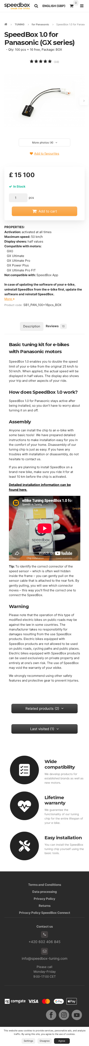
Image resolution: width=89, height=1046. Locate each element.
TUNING (19, 24)
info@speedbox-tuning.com (44, 958)
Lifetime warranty (54, 800)
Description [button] (31, 326)
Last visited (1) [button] (42, 729)
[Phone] (44, 934)
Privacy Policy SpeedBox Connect (44, 913)
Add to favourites (46, 153)
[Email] (44, 951)
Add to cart (47, 211)
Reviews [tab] (55, 326)
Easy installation (63, 838)
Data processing (44, 892)
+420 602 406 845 (44, 942)
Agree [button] (61, 1040)
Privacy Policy (44, 899)
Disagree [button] (45, 1040)
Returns (45, 906)
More (8, 299)
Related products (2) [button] (42, 708)
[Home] (17, 5)
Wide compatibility (59, 764)
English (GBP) (54, 7)
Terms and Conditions (44, 885)
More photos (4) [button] (42, 142)
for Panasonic (40, 24)
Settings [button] (28, 1040)
